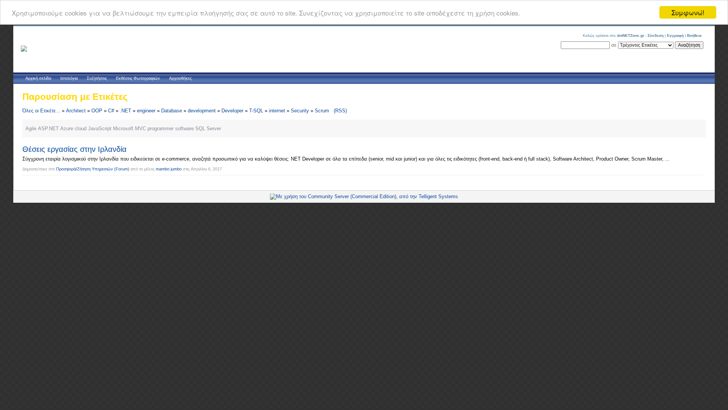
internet (277, 111)
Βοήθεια (694, 35)
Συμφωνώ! (688, 12)
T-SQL (256, 111)
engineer (146, 111)
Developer (232, 111)
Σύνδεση (656, 35)
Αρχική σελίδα (38, 78)
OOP (96, 111)
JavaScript (99, 128)
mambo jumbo (169, 169)
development (202, 111)
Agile (30, 128)
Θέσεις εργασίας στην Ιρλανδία (74, 149)
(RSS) (340, 111)
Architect (76, 111)
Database (171, 111)
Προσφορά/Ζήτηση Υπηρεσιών (84, 169)
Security (300, 111)
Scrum (322, 111)
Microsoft (123, 128)
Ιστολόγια (69, 78)
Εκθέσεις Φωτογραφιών (138, 78)
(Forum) (121, 169)
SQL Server (208, 128)
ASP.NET (48, 128)
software (184, 128)
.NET (125, 111)
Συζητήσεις (97, 78)
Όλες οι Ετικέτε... (41, 111)
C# (111, 111)
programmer (160, 128)
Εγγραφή (675, 35)
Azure (66, 128)
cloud (80, 128)
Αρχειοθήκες (180, 78)
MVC (140, 128)
